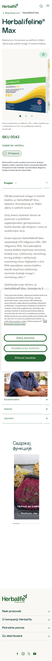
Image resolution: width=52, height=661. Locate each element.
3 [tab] (29, 523)
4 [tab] (36, 523)
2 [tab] (22, 523)
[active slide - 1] (20, 116)
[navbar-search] (41, 6)
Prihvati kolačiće (25, 357)
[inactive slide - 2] (26, 116)
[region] (26, 330)
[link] (48, 5)
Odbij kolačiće (25, 338)
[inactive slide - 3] (32, 116)
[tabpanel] (31, 487)
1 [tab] (16, 523)
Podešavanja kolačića (25, 348)
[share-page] (43, 54)
